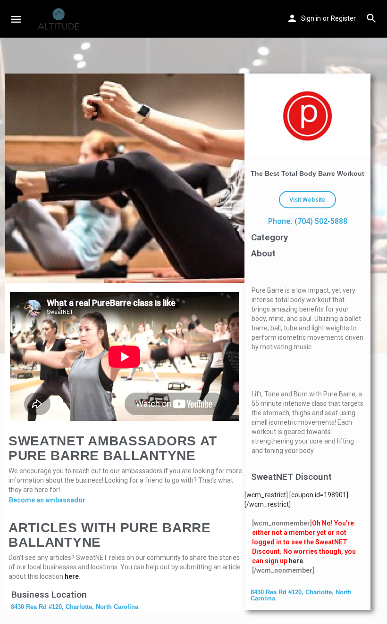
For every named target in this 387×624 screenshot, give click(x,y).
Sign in (311, 18)
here (72, 576)
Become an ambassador (47, 500)
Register (343, 18)
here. (297, 561)
